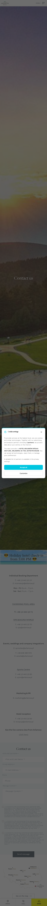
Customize (23, 473)
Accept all (23, 467)
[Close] (41, 432)
